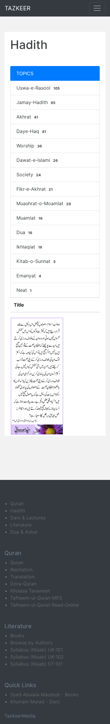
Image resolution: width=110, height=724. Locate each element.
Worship (29, 146)
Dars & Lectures (27, 518)
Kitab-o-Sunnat (36, 261)
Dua (24, 232)
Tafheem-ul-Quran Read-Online (44, 605)
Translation (22, 577)
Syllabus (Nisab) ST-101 (36, 664)
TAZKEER (18, 8)
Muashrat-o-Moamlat (43, 203)
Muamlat (29, 218)
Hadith (17, 511)
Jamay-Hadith (35, 102)
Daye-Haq (31, 131)
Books (17, 636)
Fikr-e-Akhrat (34, 189)
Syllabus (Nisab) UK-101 (36, 650)
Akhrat (27, 117)
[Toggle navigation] (97, 8)
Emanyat (28, 276)
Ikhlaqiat (29, 247)
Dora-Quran (23, 584)
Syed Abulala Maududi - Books (44, 694)
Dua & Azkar (24, 532)
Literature (21, 525)
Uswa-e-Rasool (38, 88)
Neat (24, 290)
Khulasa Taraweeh (30, 591)
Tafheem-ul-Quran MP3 (36, 598)
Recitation (21, 569)
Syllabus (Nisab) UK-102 (37, 657)
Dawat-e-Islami (37, 160)
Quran (16, 503)
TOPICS (24, 73)
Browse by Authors (31, 643)
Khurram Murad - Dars (35, 702)
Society (28, 174)
